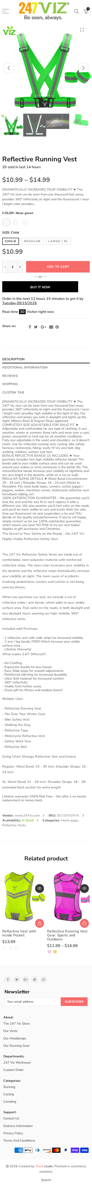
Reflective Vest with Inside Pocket (19, 933)
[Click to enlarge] (82, 30)
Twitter (36, 327)
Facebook (30, 327)
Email (51, 327)
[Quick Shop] (39, 923)
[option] (46, 68)
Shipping (10, 384)
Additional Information (25, 367)
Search (46, 1180)
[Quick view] (39, 888)
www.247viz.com (27, 815)
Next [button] (83, 68)
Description (13, 359)
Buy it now (40, 287)
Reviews (10, 376)
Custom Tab (13, 392)
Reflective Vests (14, 825)
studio (44, 1166)
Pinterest (57, 327)
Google (43, 327)
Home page (69, 820)
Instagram (43, 979)
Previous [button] (8, 68)
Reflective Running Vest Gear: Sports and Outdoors (67, 935)
